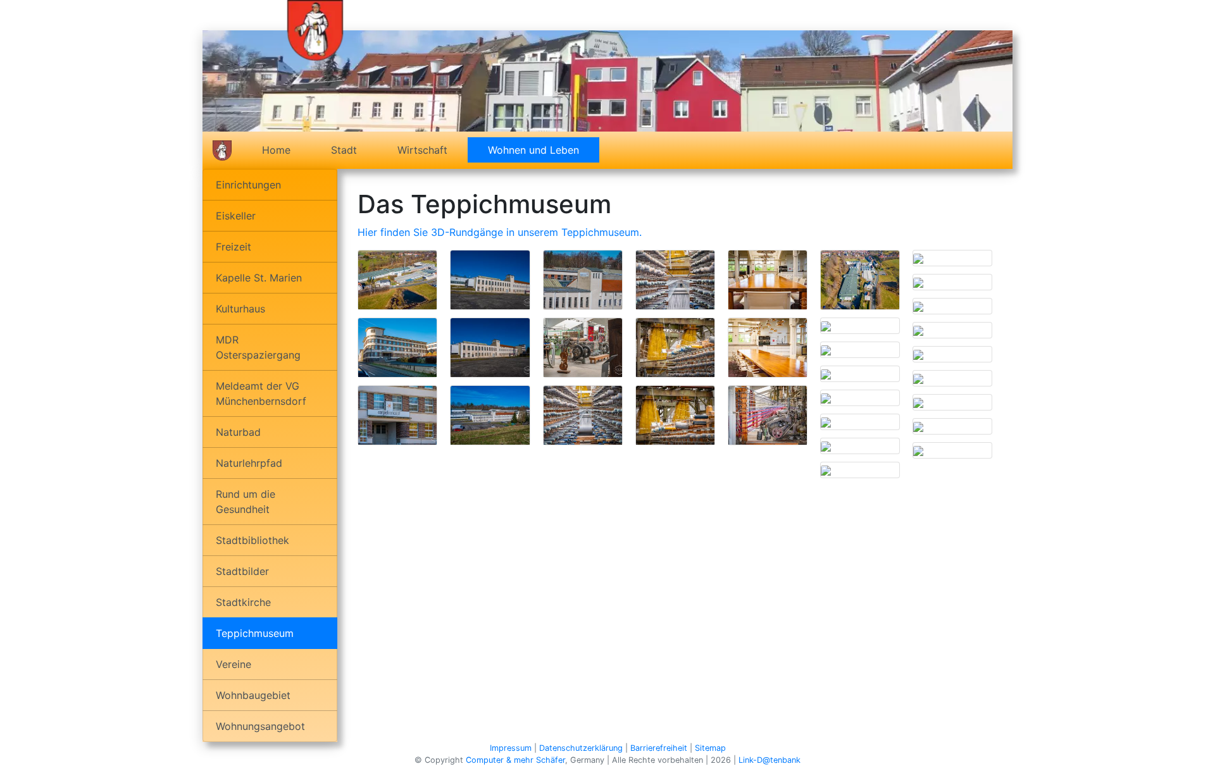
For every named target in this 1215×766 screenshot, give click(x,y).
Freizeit (233, 246)
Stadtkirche (243, 602)
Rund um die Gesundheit (245, 502)
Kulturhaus (240, 308)
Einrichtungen (248, 184)
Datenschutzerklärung (581, 748)
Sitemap (710, 748)
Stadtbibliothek (252, 540)
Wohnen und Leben (543, 150)
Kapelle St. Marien (259, 277)
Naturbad (238, 432)
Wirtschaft (422, 150)
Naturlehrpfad (249, 463)
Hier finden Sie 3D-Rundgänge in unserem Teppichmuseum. (500, 232)
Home (276, 150)
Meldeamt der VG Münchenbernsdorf (261, 393)
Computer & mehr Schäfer (515, 760)
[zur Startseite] (315, 29)
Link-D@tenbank (769, 760)
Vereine (233, 664)
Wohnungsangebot (260, 726)
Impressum (511, 748)
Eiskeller (236, 215)
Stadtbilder (242, 571)
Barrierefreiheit (658, 748)
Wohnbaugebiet (253, 695)
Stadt (344, 150)
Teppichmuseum (255, 633)
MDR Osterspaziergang (258, 347)
